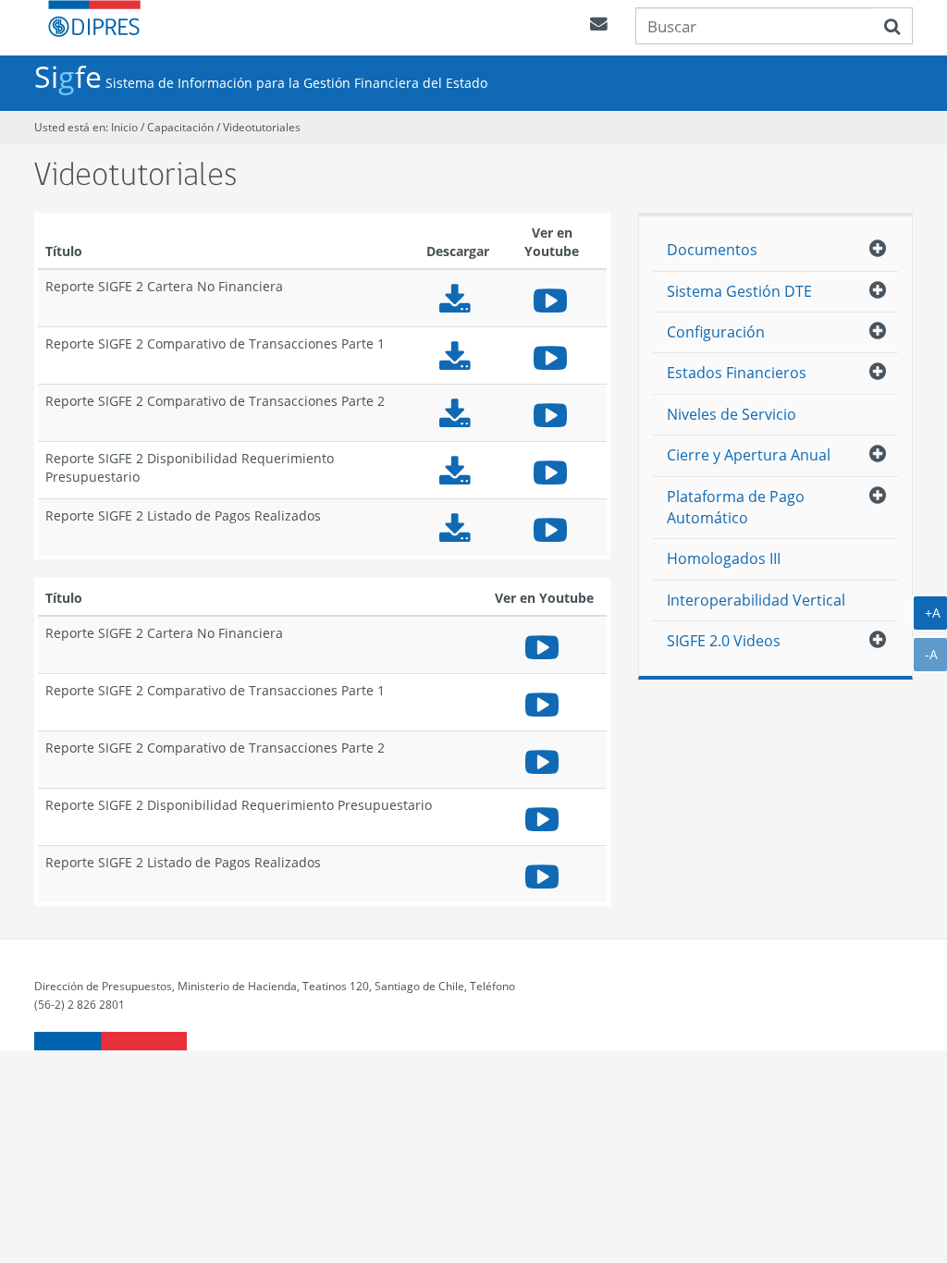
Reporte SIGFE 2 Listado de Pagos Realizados (457, 527)
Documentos (712, 249)
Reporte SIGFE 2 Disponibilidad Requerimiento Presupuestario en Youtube (552, 470)
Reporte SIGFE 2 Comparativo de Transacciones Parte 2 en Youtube (552, 413)
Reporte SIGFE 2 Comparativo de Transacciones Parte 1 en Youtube (552, 355)
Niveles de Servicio (731, 414)
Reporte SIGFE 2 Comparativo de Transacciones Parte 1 (457, 355)
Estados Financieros (736, 372)
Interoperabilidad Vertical (756, 600)
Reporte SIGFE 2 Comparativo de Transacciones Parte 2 (457, 413)
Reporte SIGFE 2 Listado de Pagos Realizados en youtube (552, 527)
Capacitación (181, 127)
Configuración (716, 332)
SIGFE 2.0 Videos (724, 641)
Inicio (124, 127)
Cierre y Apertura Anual (748, 455)
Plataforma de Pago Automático (736, 507)
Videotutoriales (262, 127)
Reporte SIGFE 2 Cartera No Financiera (457, 298)
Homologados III (724, 558)
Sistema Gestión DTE (739, 291)
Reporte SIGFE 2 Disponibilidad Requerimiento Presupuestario (457, 470)
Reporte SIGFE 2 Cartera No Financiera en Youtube (552, 298)
